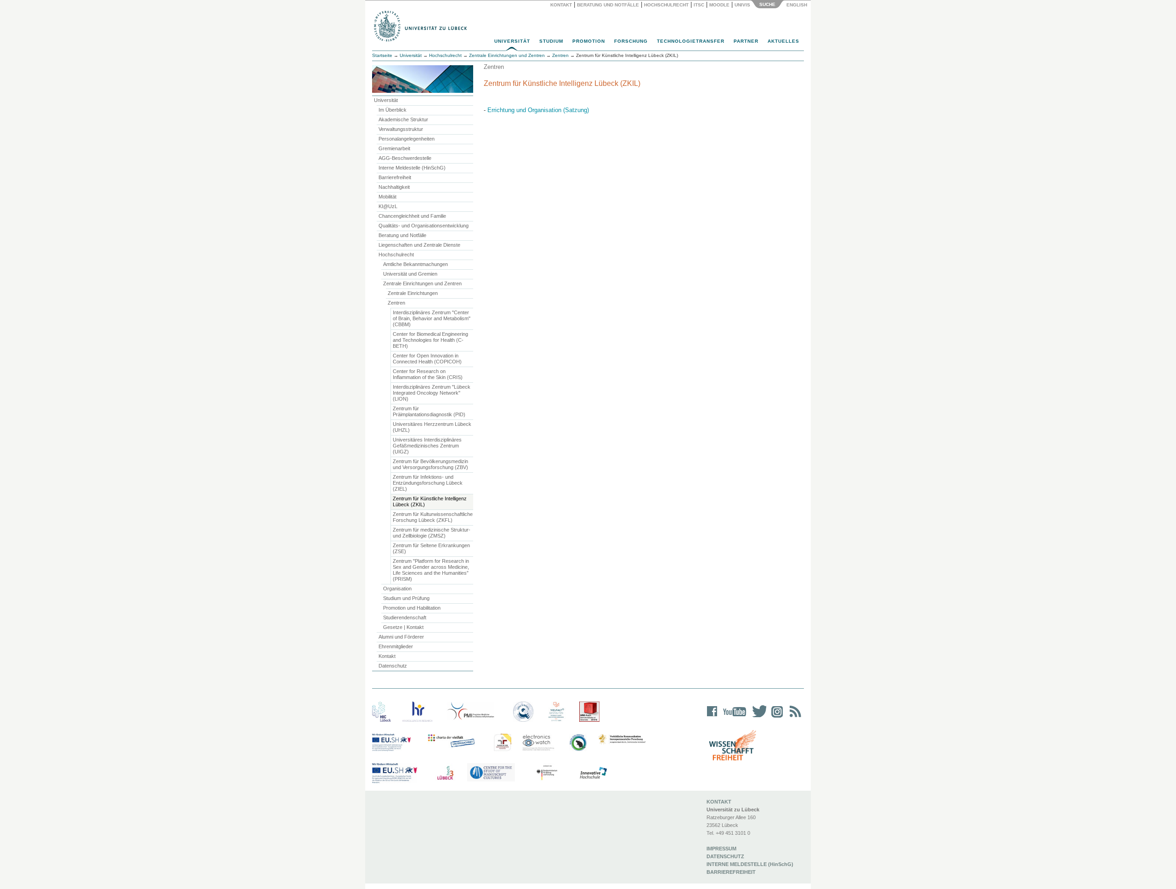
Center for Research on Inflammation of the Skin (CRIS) (428, 374)
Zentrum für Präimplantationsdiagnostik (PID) (429, 411)
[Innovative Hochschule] (593, 773)
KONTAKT (719, 801)
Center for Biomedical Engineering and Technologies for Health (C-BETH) (430, 340)
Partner (746, 41)
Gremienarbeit (394, 148)
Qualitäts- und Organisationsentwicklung (424, 225)
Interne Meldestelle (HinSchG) (412, 167)
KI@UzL (388, 206)
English (797, 4)
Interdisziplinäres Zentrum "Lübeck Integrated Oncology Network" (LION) (431, 393)
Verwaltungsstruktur (401, 129)
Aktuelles (783, 41)
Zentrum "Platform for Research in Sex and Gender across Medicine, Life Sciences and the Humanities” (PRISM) (431, 570)
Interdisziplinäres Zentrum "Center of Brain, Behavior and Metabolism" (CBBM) (431, 318)
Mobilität (387, 196)
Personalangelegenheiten (407, 139)
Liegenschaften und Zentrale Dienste (419, 245)
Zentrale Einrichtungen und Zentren (422, 283)
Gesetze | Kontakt (403, 627)
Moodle (719, 4)
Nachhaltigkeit (394, 187)
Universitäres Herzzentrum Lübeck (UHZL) (432, 427)
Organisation (397, 588)
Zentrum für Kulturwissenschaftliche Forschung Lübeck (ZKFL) (433, 517)
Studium (551, 41)
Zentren (396, 303)
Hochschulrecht (666, 4)
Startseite (382, 55)
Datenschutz (393, 665)
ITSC (699, 4)
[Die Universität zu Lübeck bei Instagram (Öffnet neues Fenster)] (775, 717)
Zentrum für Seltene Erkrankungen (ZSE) (431, 548)
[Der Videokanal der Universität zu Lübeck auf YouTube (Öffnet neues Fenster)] (733, 717)
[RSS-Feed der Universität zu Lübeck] (794, 717)
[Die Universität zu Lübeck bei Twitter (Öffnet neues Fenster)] (757, 717)
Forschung (631, 41)
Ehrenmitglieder (396, 646)
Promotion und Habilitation (412, 608)
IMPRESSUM (721, 848)
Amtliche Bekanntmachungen (415, 264)
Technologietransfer (690, 41)
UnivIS (742, 4)
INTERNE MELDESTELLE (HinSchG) (750, 864)
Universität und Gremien (410, 274)
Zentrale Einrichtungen (413, 293)
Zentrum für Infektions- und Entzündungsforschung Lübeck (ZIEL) (428, 483)
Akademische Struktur (403, 119)
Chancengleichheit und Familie (412, 216)
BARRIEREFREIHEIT (731, 872)
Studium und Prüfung (406, 598)
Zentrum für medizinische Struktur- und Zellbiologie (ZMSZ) (431, 532)
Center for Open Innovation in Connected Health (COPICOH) (427, 358)
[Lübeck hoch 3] (445, 773)
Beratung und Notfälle (608, 4)
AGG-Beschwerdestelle (405, 158)
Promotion (588, 41)
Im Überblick (393, 110)
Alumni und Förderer (401, 637)
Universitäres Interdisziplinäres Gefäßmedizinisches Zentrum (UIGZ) (427, 445)
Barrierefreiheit (395, 177)
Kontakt (561, 4)
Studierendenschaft (404, 617)
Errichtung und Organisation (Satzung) (538, 110)
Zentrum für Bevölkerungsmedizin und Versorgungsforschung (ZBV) (430, 464)
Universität (512, 41)
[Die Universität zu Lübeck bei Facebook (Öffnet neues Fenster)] (712, 717)
